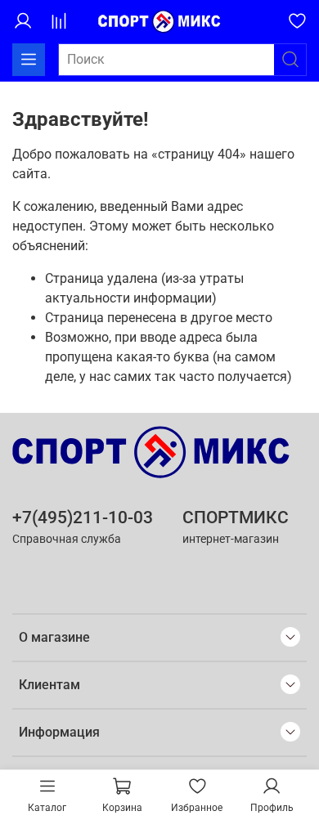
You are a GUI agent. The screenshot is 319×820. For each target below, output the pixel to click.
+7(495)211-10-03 (82, 517)
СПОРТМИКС (235, 517)
